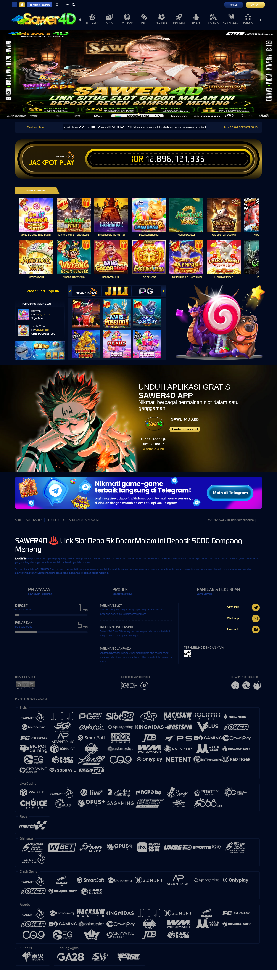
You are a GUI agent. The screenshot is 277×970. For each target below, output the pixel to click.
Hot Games (92, 23)
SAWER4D (20, 558)
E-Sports (213, 23)
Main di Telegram (41, 4)
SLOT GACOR (34, 520)
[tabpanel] (138, 74)
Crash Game (179, 23)
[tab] (86, 291)
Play (66, 162)
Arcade (196, 23)
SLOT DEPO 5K (55, 520)
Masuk (233, 4)
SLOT (18, 520)
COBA (88, 309)
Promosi (248, 23)
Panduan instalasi (184, 429)
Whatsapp (233, 618)
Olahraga (161, 23)
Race (144, 23)
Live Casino (127, 23)
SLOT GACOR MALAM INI (84, 520)
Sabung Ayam (230, 23)
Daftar (255, 4)
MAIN (39, 215)
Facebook (233, 629)
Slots (109, 23)
